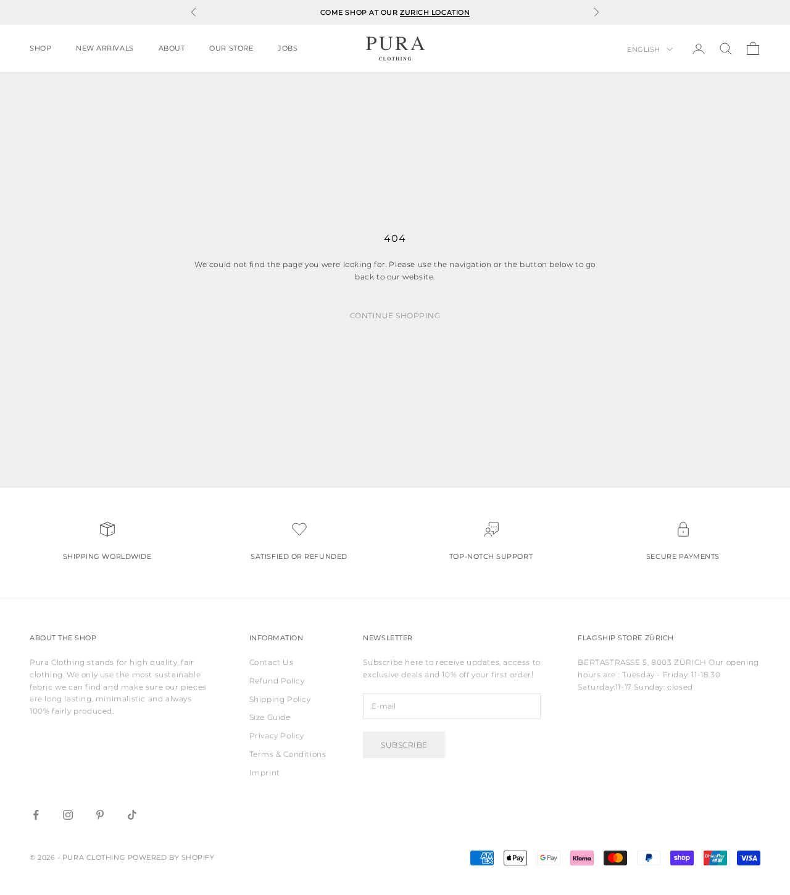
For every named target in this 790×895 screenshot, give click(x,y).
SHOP (40, 48)
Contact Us (271, 662)
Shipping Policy (280, 699)
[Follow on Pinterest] (100, 815)
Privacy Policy (276, 735)
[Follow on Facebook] (36, 815)
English (643, 49)
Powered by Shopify (171, 857)
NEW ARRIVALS (104, 48)
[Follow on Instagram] (68, 815)
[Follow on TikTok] (132, 815)
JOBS (287, 48)
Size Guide (270, 717)
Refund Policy (277, 680)
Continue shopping (395, 315)
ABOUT (172, 48)
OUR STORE (231, 48)
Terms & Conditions (287, 754)
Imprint (264, 772)
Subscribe (404, 744)
